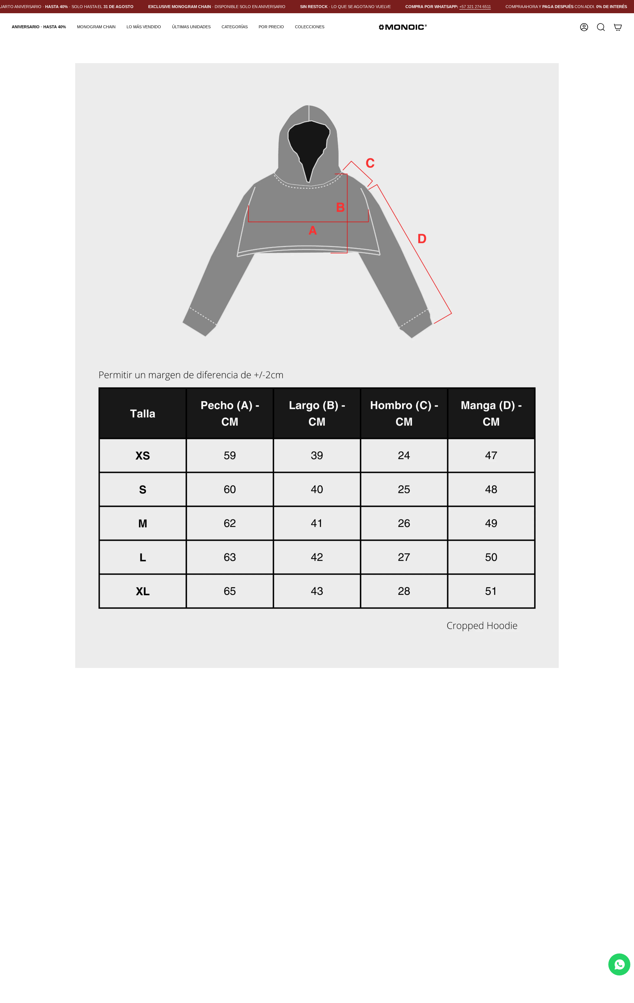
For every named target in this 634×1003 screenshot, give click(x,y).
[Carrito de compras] (617, 27)
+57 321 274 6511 (475, 6)
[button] (234, 27)
